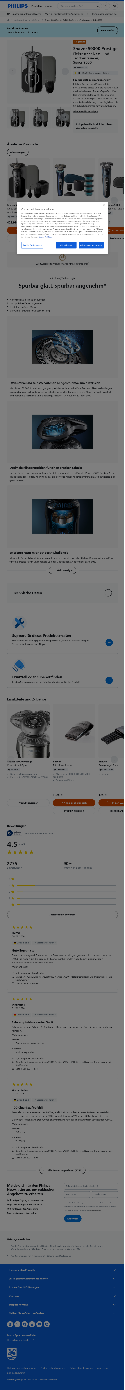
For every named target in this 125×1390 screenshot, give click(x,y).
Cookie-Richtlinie (44, 236)
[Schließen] (103, 205)
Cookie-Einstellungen (31, 245)
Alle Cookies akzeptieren (90, 245)
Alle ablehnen (65, 245)
